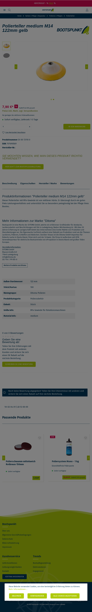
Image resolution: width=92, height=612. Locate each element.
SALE (51, 3)
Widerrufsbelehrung (10, 543)
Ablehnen (16, 596)
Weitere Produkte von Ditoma (15, 265)
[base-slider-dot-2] (51, 99)
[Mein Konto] (87, 10)
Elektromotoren (39, 567)
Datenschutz (7, 539)
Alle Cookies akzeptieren (65, 596)
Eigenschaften (27, 183)
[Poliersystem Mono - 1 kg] (69, 461)
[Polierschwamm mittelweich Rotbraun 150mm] (23, 462)
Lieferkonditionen (9, 563)
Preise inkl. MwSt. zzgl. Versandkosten (20, 111)
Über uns (6, 531)
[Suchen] (9, 10)
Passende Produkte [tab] (16, 417)
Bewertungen (67, 183)
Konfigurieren (37, 596)
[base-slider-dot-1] (53, 99)
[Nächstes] (86, 66)
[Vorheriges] (16, 66)
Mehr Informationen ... (18, 589)
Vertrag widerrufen (14, 577)
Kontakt (5, 571)
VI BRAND (62, 604)
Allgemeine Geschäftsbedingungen (16, 535)
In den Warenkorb (76, 127)
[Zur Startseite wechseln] (48, 10)
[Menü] (4, 10)
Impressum (7, 547)
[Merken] (39, 438)
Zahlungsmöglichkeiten (12, 567)
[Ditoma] (73, 30)
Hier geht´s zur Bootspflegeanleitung (23, 167)
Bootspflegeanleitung (42, 563)
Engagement (38, 571)
